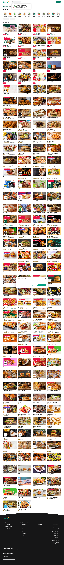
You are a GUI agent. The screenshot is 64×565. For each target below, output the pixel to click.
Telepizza (21, 549)
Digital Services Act (55, 540)
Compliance (56, 537)
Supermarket (5, 554)
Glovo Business (8, 529)
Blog (24, 529)
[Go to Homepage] (6, 2)
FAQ (24, 526)
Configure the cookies (56, 538)
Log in (24, 535)
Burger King (10, 549)
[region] (32, 14)
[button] (5, 14)
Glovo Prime (24, 528)
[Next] (59, 15)
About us (24, 524)
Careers (8, 524)
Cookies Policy (55, 535)
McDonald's (5, 549)
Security (24, 533)
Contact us (24, 531)
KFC (14, 549)
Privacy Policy (55, 533)
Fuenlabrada (5, 6)
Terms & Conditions (55, 531)
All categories (5, 556)
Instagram (40, 524)
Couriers (8, 528)
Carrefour (17, 549)
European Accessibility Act (56, 543)
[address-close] (29, 6)
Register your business (8, 526)
